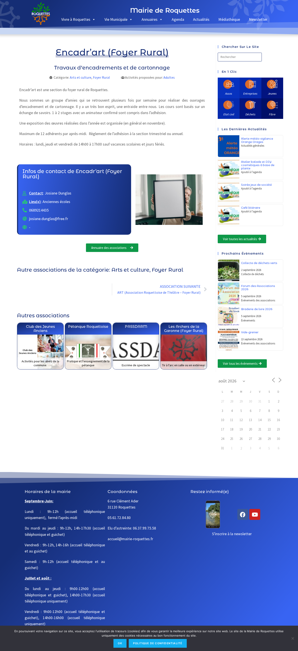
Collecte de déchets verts (259, 263)
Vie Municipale (115, 19)
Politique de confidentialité (157, 643)
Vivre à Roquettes (75, 19)
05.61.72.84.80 (119, 517)
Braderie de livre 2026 (256, 309)
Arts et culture (80, 77)
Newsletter (258, 19)
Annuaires (150, 19)
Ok (120, 643)
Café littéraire (250, 207)
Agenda (178, 19)
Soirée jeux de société (256, 184)
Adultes (169, 77)
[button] (242, 239)
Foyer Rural (101, 77)
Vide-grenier (250, 332)
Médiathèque (229, 19)
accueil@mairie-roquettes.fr (130, 538)
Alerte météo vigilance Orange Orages (257, 140)
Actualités (201, 19)
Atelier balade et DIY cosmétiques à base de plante (257, 165)
